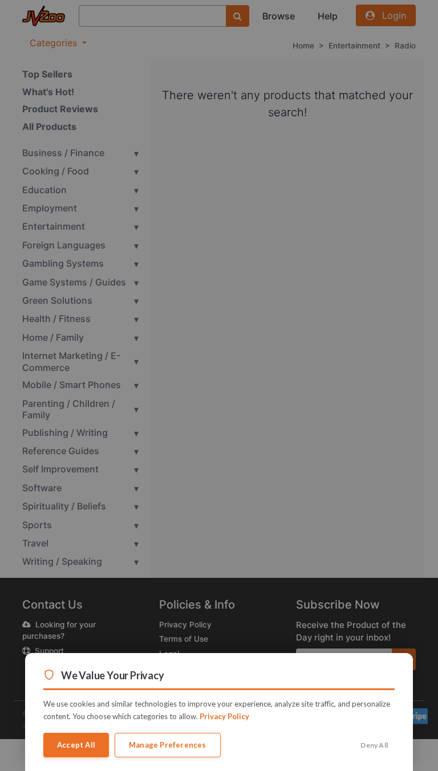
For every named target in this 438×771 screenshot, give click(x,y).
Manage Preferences (167, 744)
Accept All (76, 744)
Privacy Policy (224, 716)
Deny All (374, 745)
